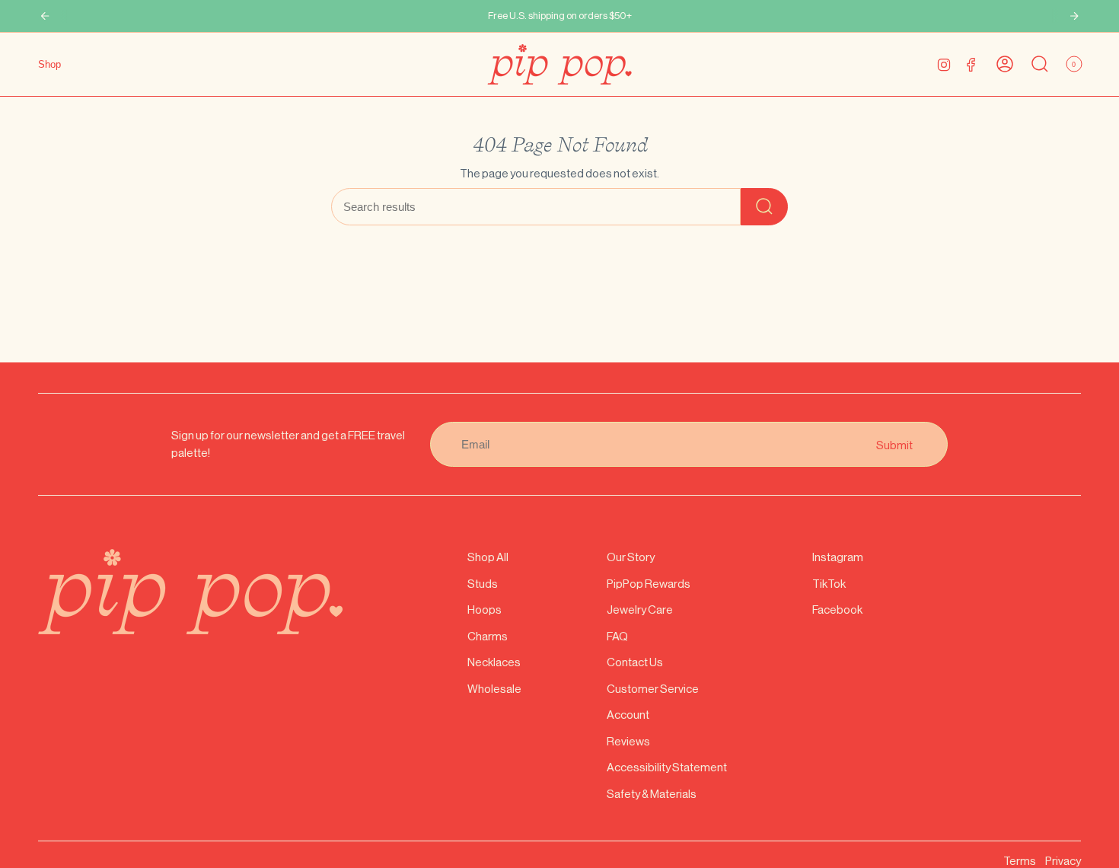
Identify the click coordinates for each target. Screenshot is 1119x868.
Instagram (837, 556)
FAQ (617, 636)
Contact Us (635, 662)
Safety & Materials (652, 793)
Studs (482, 583)
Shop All (487, 556)
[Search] (764, 206)
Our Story (631, 556)
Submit (894, 444)
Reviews (628, 741)
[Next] (1074, 16)
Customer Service (653, 688)
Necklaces (494, 662)
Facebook (837, 609)
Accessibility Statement (667, 767)
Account (628, 714)
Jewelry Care (640, 609)
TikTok (829, 583)
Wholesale (494, 688)
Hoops (484, 609)
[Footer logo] (190, 591)
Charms (487, 636)
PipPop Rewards (648, 583)
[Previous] (45, 16)
